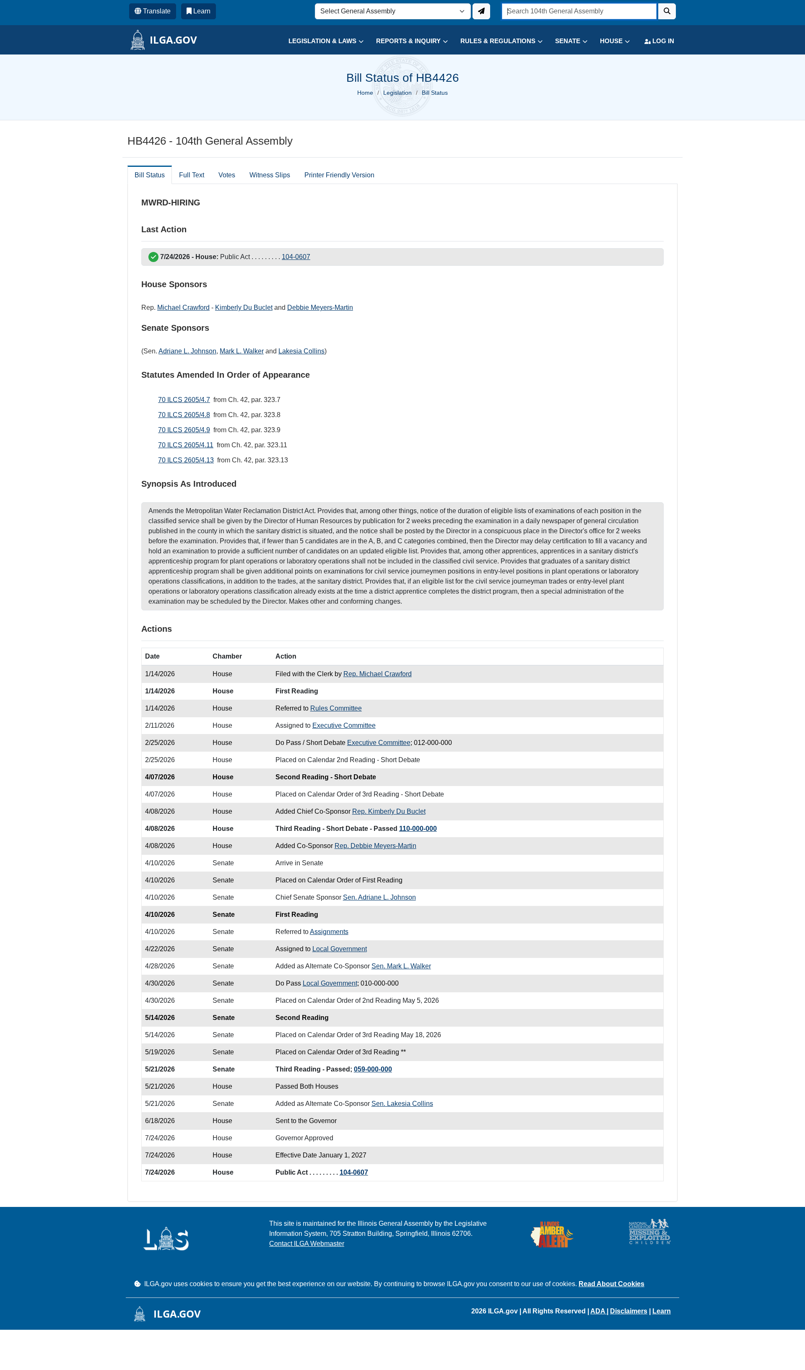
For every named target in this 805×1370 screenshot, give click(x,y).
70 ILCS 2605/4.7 (184, 399)
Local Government (339, 948)
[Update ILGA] (481, 11)
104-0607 (296, 256)
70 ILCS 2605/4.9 (184, 429)
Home (365, 92)
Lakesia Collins (301, 351)
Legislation (397, 92)
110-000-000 (418, 828)
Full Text (191, 175)
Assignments (329, 931)
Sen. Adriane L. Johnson (379, 897)
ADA (598, 1311)
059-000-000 (373, 1069)
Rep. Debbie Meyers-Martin (375, 845)
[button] (320, 41)
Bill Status (150, 175)
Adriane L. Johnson (187, 351)
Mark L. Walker (242, 351)
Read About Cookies (611, 1283)
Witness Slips (269, 175)
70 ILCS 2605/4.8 (184, 414)
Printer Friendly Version (339, 175)
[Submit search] (667, 11)
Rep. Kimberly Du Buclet (389, 811)
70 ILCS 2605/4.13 (186, 460)
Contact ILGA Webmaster (306, 1243)
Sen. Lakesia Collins (402, 1103)
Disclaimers (628, 1311)
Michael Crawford (183, 307)
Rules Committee (336, 708)
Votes (226, 175)
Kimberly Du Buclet (244, 307)
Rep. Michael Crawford (377, 673)
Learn (661, 1311)
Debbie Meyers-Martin (320, 307)
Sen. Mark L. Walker (401, 966)
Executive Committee (344, 725)
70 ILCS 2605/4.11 (185, 445)
